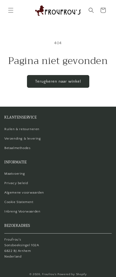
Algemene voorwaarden (24, 192)
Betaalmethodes (17, 148)
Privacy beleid (16, 183)
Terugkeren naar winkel (58, 81)
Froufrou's (49, 274)
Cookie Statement (18, 202)
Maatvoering (14, 173)
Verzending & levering (22, 138)
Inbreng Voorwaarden (22, 211)
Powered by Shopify (72, 274)
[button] (11, 10)
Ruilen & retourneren (21, 129)
